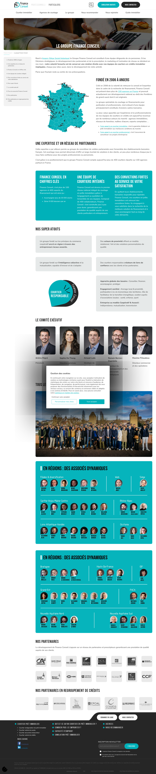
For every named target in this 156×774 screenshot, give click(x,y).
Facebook (25, 744)
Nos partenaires (12, 95)
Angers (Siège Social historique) (56, 58)
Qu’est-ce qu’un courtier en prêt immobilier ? (76, 724)
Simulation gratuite (108, 5)
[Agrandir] (89, 82)
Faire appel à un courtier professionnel (115, 132)
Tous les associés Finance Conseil (17, 91)
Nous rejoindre (112, 12)
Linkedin (24, 748)
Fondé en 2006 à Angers (15, 60)
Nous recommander (89, 12)
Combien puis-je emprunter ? (68, 727)
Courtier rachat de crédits (27, 735)
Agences (109, 724)
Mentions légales (72, 771)
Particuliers (54, 4)
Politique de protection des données (102, 771)
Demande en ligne (107, 717)
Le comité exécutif (13, 87)
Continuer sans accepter (61, 397)
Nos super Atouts (13, 83)
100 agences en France (128, 91)
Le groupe (69, 12)
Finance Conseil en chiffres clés (17, 70)
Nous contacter (130, 5)
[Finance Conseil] (21, 5)
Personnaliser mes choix (64, 402)
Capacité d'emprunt (64, 731)
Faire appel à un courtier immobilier (113, 126)
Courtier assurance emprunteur (29, 733)
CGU (84, 771)
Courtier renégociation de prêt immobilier (32, 728)
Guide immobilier (133, 12)
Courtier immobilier (24, 12)
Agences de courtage (48, 12)
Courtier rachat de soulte (27, 730)
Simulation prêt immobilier (67, 734)
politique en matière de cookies (67, 393)
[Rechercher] (91, 5)
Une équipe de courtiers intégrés (17, 73)
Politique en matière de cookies (129, 771)
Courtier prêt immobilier (28, 724)
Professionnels (38, 4)
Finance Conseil (8, 53)
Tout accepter (92, 402)
